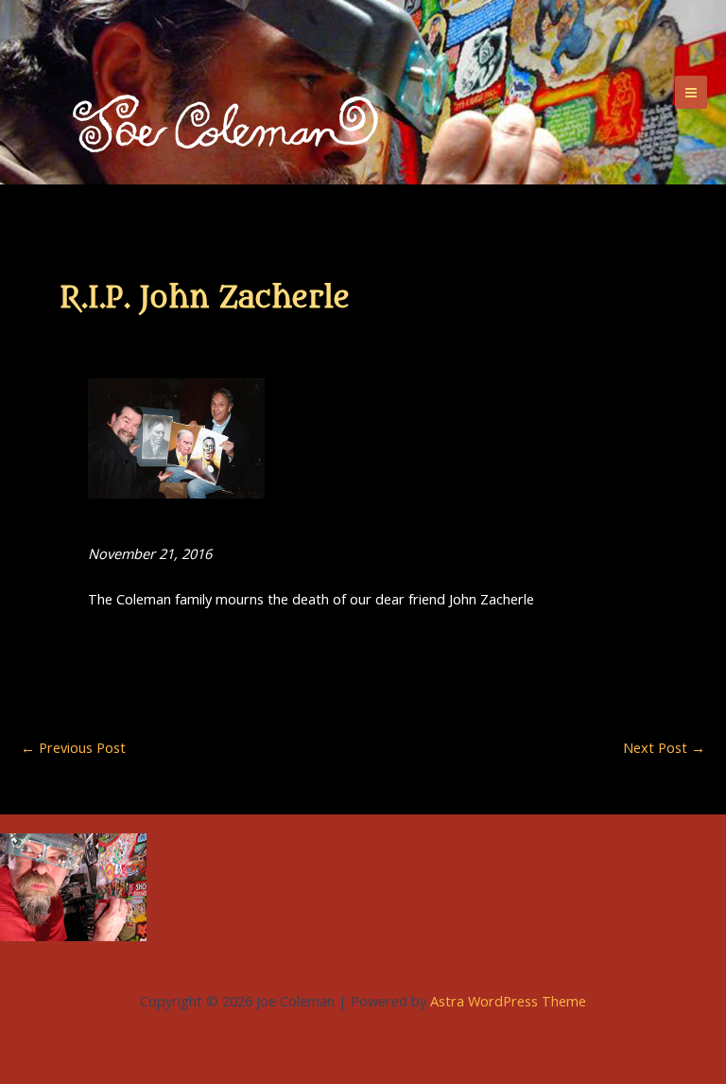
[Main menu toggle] (691, 92)
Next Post (664, 748)
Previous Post (73, 748)
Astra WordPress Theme (508, 1000)
